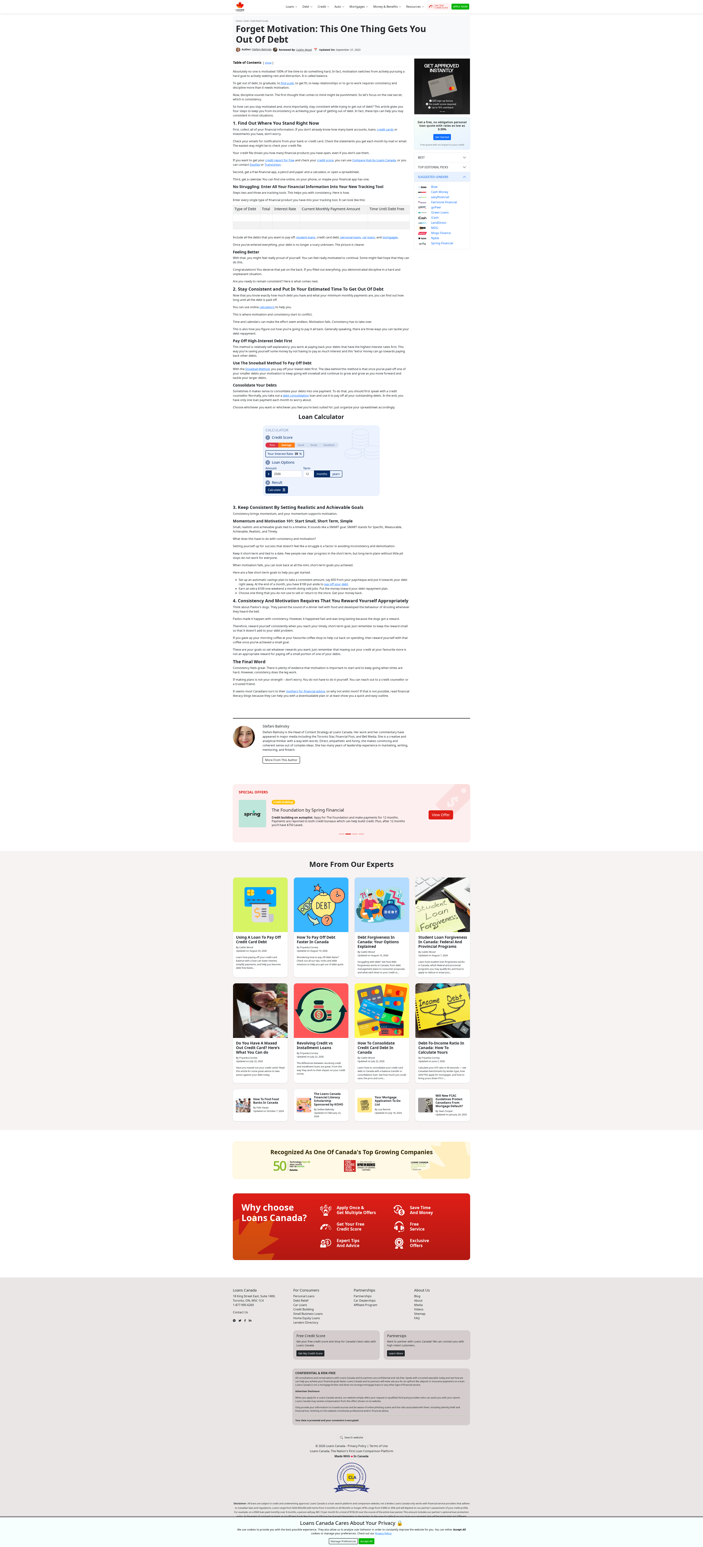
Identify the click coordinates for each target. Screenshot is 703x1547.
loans (357, 237)
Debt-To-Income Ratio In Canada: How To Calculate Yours (441, 1045)
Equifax (255, 165)
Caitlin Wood (304, 49)
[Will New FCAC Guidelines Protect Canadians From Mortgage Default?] (425, 1102)
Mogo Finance (441, 233)
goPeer (436, 207)
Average (286, 445)
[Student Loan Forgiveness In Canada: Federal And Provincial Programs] (442, 902)
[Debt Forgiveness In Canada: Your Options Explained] (382, 902)
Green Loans (440, 212)
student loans (305, 237)
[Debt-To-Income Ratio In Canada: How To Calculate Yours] (442, 1008)
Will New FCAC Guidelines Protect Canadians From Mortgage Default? (449, 1098)
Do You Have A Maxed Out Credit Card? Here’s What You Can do (258, 1045)
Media (418, 1302)
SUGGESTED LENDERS (433, 177)
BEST (421, 157)
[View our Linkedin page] (250, 1318)
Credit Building (303, 1307)
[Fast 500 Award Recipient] (419, 1163)
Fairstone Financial (444, 202)
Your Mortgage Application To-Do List (388, 1098)
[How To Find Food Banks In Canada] (243, 1102)
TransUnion (273, 165)
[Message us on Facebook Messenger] (234, 1318)
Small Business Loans (308, 1311)
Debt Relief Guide (259, 21)
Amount (271, 468)
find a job (287, 83)
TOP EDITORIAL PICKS (433, 167)
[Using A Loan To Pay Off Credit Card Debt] (260, 902)
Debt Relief (300, 1298)
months (322, 474)
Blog (417, 1294)
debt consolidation (296, 396)
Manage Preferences (343, 1541)
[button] (291, 6)
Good (301, 445)
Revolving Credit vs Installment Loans (315, 1043)
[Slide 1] (341, 831)
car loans (368, 237)
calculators (267, 307)
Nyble (435, 238)
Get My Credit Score (310, 1351)
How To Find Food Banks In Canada (266, 1098)
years (336, 474)
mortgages (390, 237)
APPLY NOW (460, 6)
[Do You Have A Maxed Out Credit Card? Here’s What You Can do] (260, 1008)
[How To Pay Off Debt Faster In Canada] (321, 902)
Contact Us (240, 1310)
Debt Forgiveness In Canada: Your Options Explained (378, 939)
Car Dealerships (365, 1298)
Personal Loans (304, 1294)
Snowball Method (257, 369)
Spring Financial (442, 243)
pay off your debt (336, 584)
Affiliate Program (365, 1302)
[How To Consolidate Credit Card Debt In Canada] (382, 1008)
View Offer (441, 812)
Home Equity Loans (306, 1316)
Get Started (442, 137)
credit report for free (279, 160)
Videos (418, 1307)
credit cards (385, 129)
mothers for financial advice (305, 691)
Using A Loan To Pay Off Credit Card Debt (258, 937)
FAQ (417, 1316)
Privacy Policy (357, 1444)
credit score (325, 160)
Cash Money (439, 192)
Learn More (396, 1351)
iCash (435, 218)
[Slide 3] (355, 831)
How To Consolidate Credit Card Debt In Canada (376, 1045)
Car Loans (300, 1302)
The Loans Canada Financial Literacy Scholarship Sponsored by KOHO (328, 1096)
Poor (272, 445)
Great (313, 445)
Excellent (329, 445)
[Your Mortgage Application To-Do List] (365, 1102)
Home (239, 21)
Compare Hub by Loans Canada (374, 160)
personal (346, 237)
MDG (434, 228)
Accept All (366, 1541)
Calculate (274, 490)
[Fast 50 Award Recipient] (292, 1163)
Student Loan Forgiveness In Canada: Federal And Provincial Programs (442, 939)
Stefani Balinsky (261, 49)
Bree (434, 187)
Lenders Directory (305, 1320)
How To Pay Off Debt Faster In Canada (316, 937)
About (418, 1298)
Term (306, 468)
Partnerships (363, 1294)
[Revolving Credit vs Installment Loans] (321, 1008)
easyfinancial (440, 197)
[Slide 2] (348, 831)
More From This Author (281, 760)
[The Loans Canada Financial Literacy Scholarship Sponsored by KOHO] (304, 1102)
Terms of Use (378, 1444)
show (268, 62)
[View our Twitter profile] (240, 1318)
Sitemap (419, 1311)
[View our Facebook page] (245, 1318)
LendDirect (438, 223)
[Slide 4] (361, 831)
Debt (246, 21)
